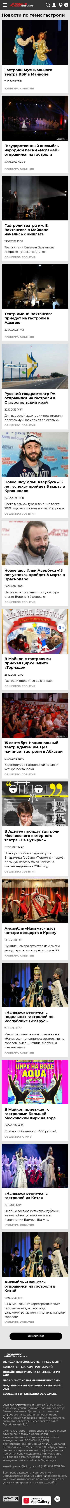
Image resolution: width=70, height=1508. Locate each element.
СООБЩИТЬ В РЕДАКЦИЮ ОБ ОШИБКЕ (30, 1393)
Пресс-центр (51, 1361)
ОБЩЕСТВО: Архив (17, 1136)
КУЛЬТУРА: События (19, 88)
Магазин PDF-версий (37, 1367)
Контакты (10, 1367)
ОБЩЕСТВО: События (20, 257)
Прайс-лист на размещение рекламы (31, 1380)
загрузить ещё (36, 1336)
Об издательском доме (21, 1361)
